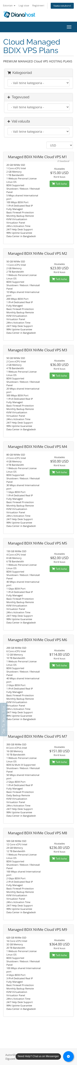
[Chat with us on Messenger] (68, 1056)
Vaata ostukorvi (62, 5)
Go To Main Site (3, 719)
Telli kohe (61, 184)
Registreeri (38, 5)
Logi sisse (24, 5)
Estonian (8, 5)
